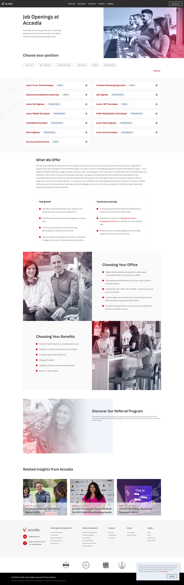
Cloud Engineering (87, 540)
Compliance (111, 538)
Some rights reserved (34, 577)
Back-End (81, 65)
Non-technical (45, 65)
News (149, 535)
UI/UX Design (54, 535)
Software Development (90, 528)
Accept (172, 576)
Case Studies (151, 538)
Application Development (89, 532)
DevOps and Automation (89, 543)
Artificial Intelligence (88, 535)
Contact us (176, 4)
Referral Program (132, 535)
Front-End (29, 65)
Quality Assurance (64, 65)
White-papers (152, 540)
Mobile (94, 65)
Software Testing (87, 546)
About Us (111, 532)
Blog (149, 532)
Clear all (157, 71)
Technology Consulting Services (61, 528)
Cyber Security (54, 543)
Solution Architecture (56, 538)
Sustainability (112, 535)
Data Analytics (109, 65)
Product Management (56, 532)
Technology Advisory (56, 540)
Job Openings (131, 532)
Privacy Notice (50, 577)
